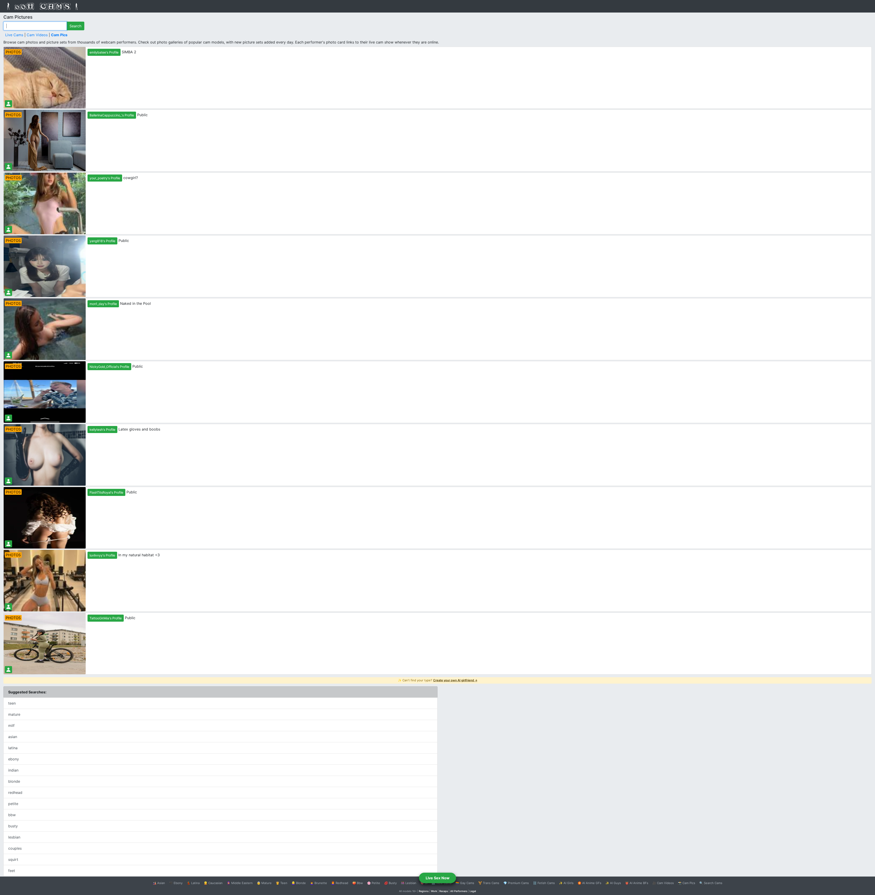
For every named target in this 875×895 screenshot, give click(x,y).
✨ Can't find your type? (437, 680)
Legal (473, 891)
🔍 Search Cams (710, 883)
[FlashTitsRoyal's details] (8, 543)
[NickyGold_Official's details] (8, 418)
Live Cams (14, 35)
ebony (13, 759)
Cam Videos (37, 35)
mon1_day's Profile (103, 304)
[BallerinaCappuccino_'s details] (8, 166)
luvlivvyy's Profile (102, 555)
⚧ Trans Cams (488, 883)
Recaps (443, 891)
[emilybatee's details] (8, 103)
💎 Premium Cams (516, 883)
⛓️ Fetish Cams (544, 883)
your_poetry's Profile (105, 178)
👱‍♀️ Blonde (298, 883)
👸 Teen (281, 883)
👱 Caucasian (213, 883)
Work (434, 891)
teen (12, 703)
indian (13, 770)
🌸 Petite (373, 883)
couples (15, 848)
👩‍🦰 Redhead (339, 883)
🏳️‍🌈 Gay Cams (465, 883)
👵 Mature (264, 883)
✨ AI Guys (613, 883)
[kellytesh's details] (8, 481)
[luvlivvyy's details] (8, 606)
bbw (12, 815)
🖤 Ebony (176, 883)
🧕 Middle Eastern (240, 883)
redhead (15, 792)
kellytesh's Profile (102, 429)
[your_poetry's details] (8, 229)
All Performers (458, 891)
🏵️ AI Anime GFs (589, 883)
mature (14, 714)
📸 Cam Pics (686, 883)
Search (75, 26)
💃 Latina (193, 883)
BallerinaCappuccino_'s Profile (112, 115)
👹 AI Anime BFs (636, 883)
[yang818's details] (8, 292)
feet (11, 870)
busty (13, 826)
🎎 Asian (159, 883)
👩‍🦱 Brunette (318, 883)
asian (12, 736)
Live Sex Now (438, 878)
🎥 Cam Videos (663, 883)
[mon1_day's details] (8, 355)
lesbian (14, 837)
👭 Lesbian (408, 883)
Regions (424, 891)
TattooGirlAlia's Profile (106, 618)
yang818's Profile (102, 241)
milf (11, 725)
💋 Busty (390, 883)
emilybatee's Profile (104, 52)
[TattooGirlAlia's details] (8, 669)
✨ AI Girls (566, 883)
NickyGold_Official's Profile (109, 367)
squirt (13, 859)
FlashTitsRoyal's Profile (106, 492)
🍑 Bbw (357, 883)
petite (13, 803)
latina (13, 748)
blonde (14, 781)
